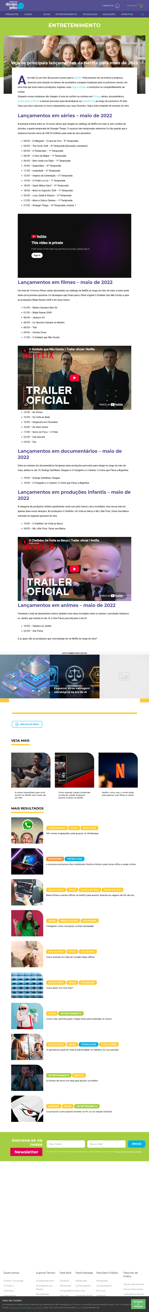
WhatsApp (89, 828)
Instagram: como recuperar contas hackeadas (70, 926)
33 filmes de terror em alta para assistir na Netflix (72, 1080)
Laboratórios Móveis (134, 1294)
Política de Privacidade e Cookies (25, 1307)
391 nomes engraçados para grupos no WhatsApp (72, 833)
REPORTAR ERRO (29, 724)
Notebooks (65, 1285)
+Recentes (11, 14)
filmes (96, 96)
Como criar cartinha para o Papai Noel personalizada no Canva (78, 1019)
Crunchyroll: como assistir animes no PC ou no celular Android (79, 1111)
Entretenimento (74, 25)
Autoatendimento (45, 1280)
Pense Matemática (133, 1289)
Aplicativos (56, 890)
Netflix (77, 77)
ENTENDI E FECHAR (138, 1304)
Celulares (64, 1280)
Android (53, 1106)
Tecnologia (74, 859)
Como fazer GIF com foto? (59, 988)
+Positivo (127, 14)
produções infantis (28, 101)
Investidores (10, 1295)
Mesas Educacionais (134, 1284)
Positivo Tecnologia (13, 1280)
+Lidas (28, 14)
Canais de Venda (84, 1295)
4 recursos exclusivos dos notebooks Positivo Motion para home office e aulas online (91, 864)
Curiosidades (56, 828)
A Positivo (9, 1285)
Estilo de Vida (90, 890)
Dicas (74, 828)
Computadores (67, 1290)
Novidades (55, 859)
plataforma (88, 101)
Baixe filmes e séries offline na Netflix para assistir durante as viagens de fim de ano (90, 895)
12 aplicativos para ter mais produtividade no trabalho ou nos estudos (82, 1049)
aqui (79, 1307)
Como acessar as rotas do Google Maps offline (70, 957)
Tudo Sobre (108, 1044)
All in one (64, 1295)
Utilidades (89, 920)
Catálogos (101, 1295)
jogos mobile (79, 87)
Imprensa (8, 1290)
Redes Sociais (112, 890)
